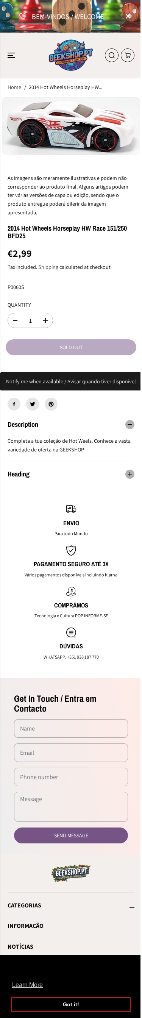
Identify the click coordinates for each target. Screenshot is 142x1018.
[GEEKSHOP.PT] (71, 55)
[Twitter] (32, 404)
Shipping (48, 266)
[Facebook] (14, 404)
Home (14, 87)
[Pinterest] (51, 404)
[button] (12, 55)
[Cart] (127, 55)
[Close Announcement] (128, 16)
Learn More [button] (27, 985)
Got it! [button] (71, 1004)
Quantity (19, 304)
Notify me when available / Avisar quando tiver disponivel (71, 381)
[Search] (112, 55)
